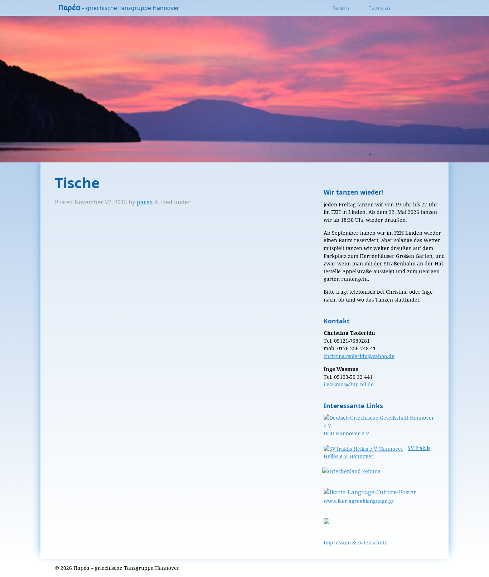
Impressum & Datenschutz (355, 542)
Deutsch (341, 8)
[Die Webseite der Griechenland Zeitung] (352, 471)
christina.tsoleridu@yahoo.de (359, 356)
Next (475, 88)
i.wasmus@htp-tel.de (349, 384)
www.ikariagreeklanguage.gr (359, 501)
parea (145, 202)
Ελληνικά (379, 8)
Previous (14, 88)
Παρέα (69, 7)
